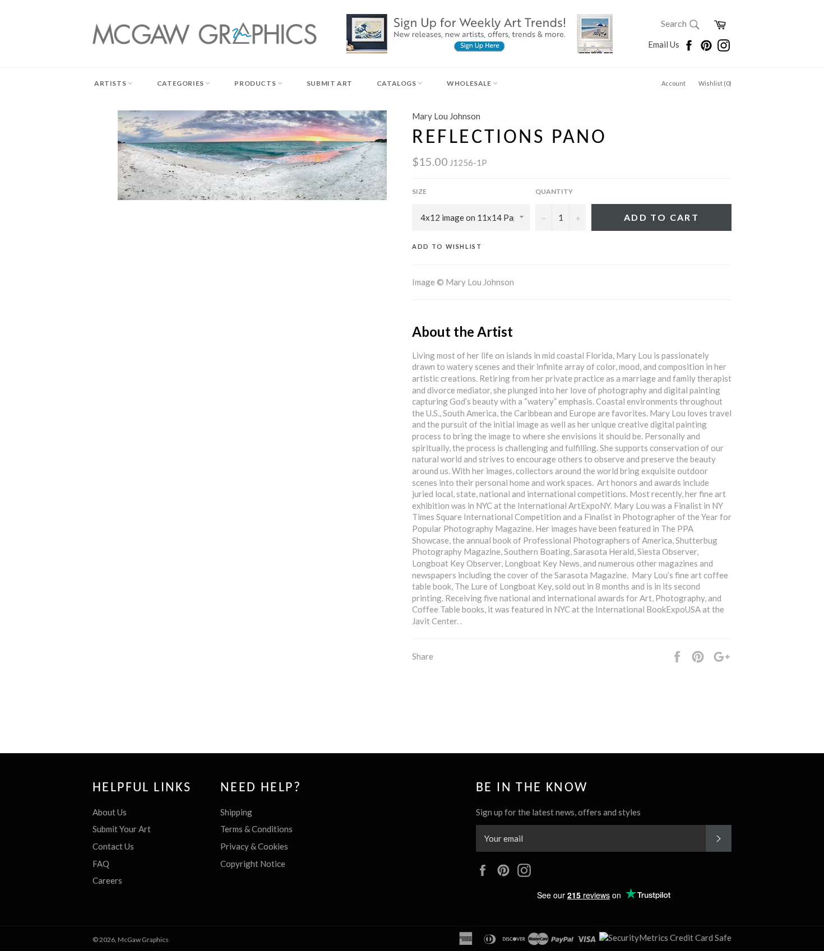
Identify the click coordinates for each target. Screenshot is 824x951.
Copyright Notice (252, 864)
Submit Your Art (121, 829)
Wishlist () (715, 83)
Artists (111, 83)
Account (673, 83)
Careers (107, 880)
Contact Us (113, 846)
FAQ (100, 864)
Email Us (664, 44)
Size (419, 191)
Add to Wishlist (447, 246)
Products (255, 83)
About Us (109, 812)
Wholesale (470, 83)
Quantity (554, 191)
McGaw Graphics (143, 939)
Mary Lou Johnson (446, 116)
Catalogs (397, 83)
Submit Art (330, 83)
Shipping (236, 812)
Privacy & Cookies (254, 846)
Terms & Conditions (256, 829)
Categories (181, 83)
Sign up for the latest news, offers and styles (558, 812)
